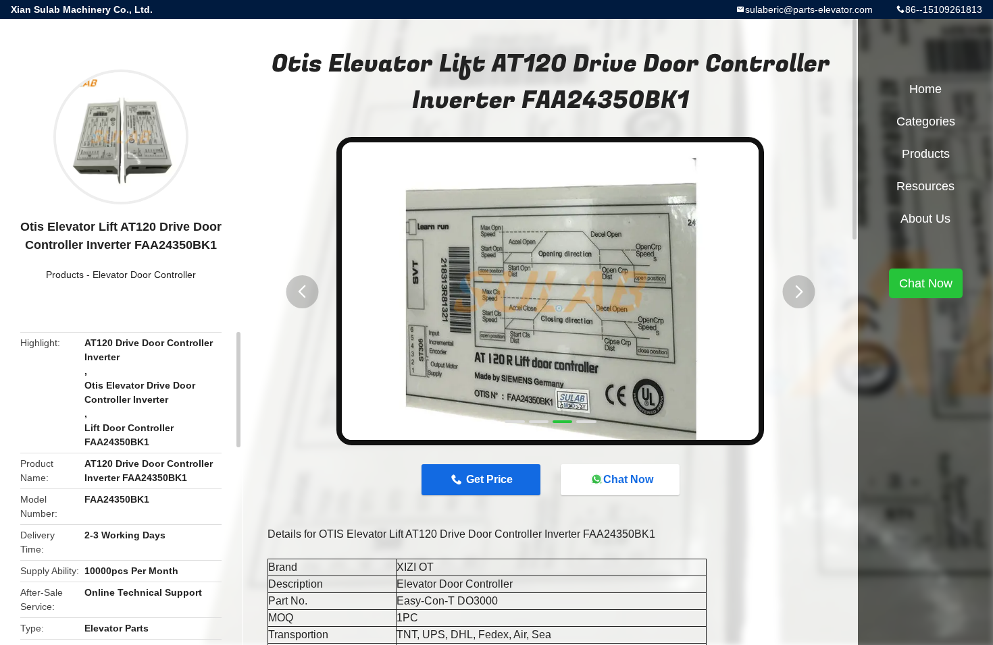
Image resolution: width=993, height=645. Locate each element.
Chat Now (628, 479)
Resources (925, 186)
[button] (302, 291)
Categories (925, 121)
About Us (925, 218)
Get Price (489, 479)
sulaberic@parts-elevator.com (809, 9)
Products (65, 274)
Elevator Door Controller (144, 274)
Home (925, 89)
